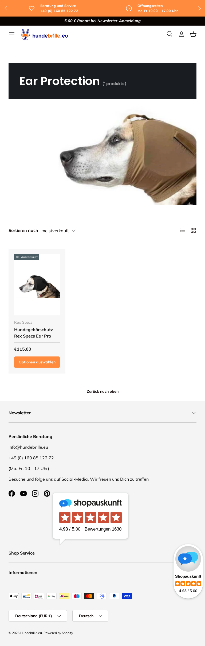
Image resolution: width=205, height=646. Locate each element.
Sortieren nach (23, 230)
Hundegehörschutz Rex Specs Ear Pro (33, 333)
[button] (193, 34)
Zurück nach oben (103, 391)
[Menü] (12, 34)
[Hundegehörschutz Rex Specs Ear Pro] (37, 284)
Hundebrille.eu (31, 633)
